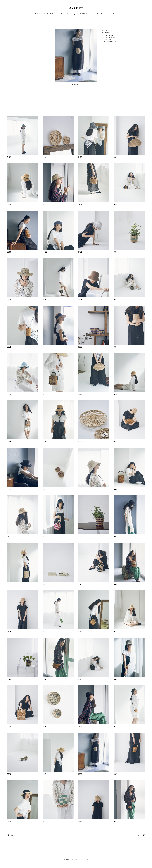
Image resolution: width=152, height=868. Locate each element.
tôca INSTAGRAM (100, 14)
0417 (44, 774)
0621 (115, 347)
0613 (115, 821)
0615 (115, 442)
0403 (80, 489)
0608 (115, 489)
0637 (80, 442)
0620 (80, 774)
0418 (115, 632)
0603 (44, 394)
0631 (44, 489)
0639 (44, 727)
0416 (9, 821)
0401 (80, 252)
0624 (44, 632)
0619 (115, 157)
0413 (80, 157)
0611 (80, 632)
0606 (115, 584)
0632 (80, 537)
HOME (35, 14)
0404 (80, 727)
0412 (80, 821)
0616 (80, 679)
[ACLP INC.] (76, 7)
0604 (9, 442)
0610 (44, 679)
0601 (80, 204)
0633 (115, 252)
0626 (44, 299)
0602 (9, 727)
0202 (115, 537)
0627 (44, 537)
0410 (115, 679)
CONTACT (114, 14)
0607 (115, 774)
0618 (80, 394)
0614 (9, 347)
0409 (9, 394)
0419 (9, 299)
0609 (9, 252)
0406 (115, 394)
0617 (9, 584)
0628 (115, 299)
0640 (9, 679)
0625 (80, 584)
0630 (80, 347)
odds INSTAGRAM (63, 14)
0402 (9, 157)
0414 (9, 632)
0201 (44, 204)
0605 (115, 204)
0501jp (45, 252)
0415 (9, 489)
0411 (9, 537)
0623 (44, 821)
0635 (44, 584)
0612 (115, 727)
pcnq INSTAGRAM (81, 14)
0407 (44, 347)
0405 (9, 204)
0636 (44, 157)
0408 (80, 299)
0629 (9, 774)
